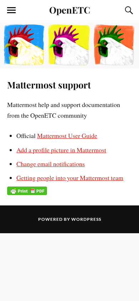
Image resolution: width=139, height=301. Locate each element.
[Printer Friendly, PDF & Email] (27, 190)
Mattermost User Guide (67, 135)
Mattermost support (49, 84)
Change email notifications (50, 163)
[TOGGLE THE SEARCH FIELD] (128, 10)
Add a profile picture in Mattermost (61, 150)
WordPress (86, 219)
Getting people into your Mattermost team (69, 177)
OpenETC (69, 10)
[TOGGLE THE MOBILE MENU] (11, 10)
